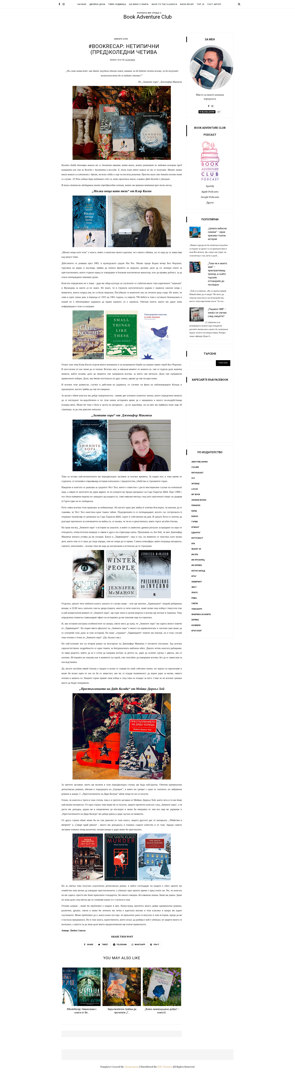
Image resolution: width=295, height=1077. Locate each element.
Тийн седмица (117, 4)
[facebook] (59, 4)
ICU (193, 478)
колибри (196, 625)
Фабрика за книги (201, 614)
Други (210, 202)
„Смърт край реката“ (86, 825)
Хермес (195, 620)
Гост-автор (214, 4)
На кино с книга (139, 4)
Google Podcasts (210, 197)
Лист (194, 587)
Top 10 (200, 4)
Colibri (195, 467)
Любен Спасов (117, 60)
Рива (194, 598)
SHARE (90, 944)
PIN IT (156, 944)
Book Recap (187, 4)
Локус (194, 592)
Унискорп (196, 609)
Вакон (194, 516)
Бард (194, 511)
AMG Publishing (199, 462)
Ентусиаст (197, 538)
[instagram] (63, 4)
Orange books (198, 500)
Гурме (194, 522)
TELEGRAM (121, 944)
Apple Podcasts (209, 191)
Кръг (194, 576)
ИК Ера (194, 554)
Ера (193, 544)
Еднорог (196, 533)
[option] (81, 992)
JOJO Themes (164, 1067)
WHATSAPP (140, 944)
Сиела (194, 603)
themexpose (132, 1067)
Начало (81, 4)
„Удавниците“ (121, 536)
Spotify (210, 186)
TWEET (104, 944)
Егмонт (195, 527)
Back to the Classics (164, 4)
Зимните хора (121, 39)
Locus (194, 489)
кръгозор (196, 631)
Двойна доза (97, 4)
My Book (195, 494)
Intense (195, 484)
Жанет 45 (196, 549)
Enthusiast (197, 473)
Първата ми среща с (149, 13)
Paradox (195, 505)
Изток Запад (198, 571)
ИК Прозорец (198, 560)
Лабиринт (196, 582)
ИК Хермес (196, 565)
